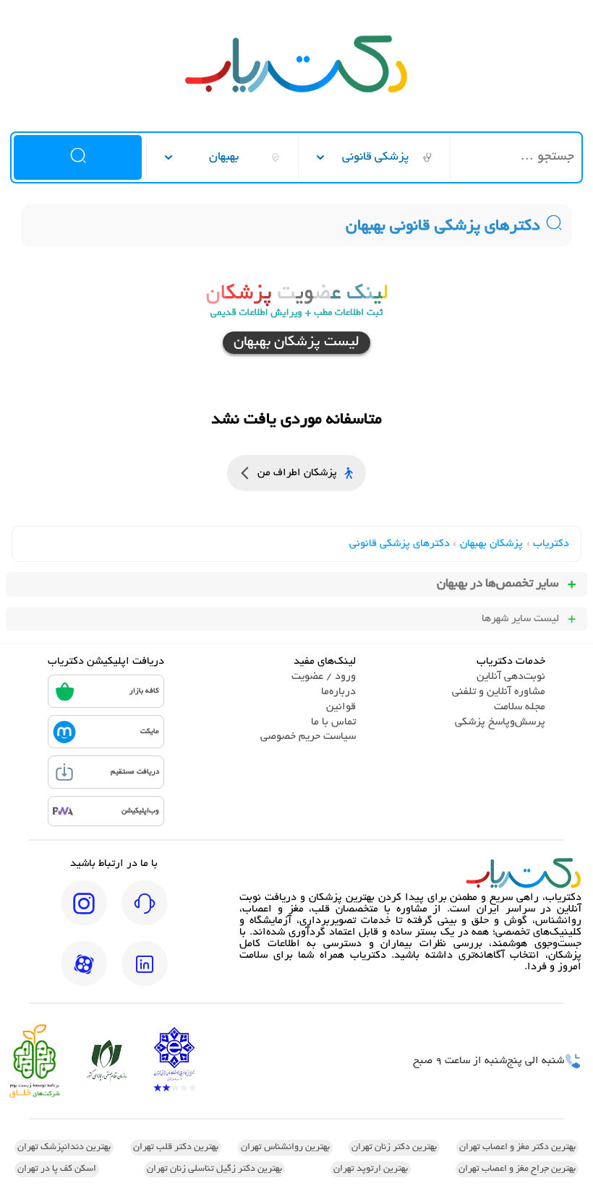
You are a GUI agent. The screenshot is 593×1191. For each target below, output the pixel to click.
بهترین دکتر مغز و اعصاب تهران (517, 1148)
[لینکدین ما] (144, 973)
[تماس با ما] (144, 913)
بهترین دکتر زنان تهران (394, 1148)
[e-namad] (174, 1060)
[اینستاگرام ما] (83, 913)
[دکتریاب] (296, 91)
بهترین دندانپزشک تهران (64, 1148)
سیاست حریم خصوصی (308, 736)
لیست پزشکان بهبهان (296, 342)
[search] (77, 157)
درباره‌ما (338, 692)
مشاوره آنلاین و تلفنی (498, 692)
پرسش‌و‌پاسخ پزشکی (500, 722)
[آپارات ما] (83, 973)
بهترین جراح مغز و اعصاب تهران (517, 1169)
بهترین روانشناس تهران (285, 1148)
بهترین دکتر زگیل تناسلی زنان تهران (214, 1169)
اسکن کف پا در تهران (56, 1169)
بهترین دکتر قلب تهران (175, 1148)
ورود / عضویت (323, 677)
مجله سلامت (519, 707)
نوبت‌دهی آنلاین (511, 677)
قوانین (341, 707)
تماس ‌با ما (333, 722)
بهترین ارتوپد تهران (370, 1169)
